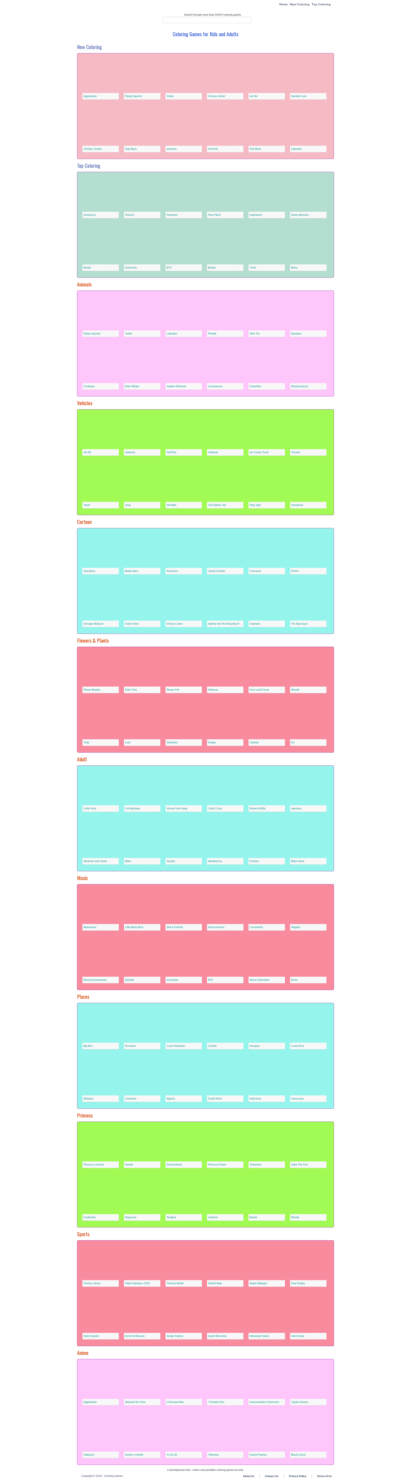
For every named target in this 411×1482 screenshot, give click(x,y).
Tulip (86, 742)
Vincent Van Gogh (177, 808)
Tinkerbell (255, 1164)
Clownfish (255, 386)
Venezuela (297, 1098)
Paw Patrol (214, 214)
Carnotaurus (215, 386)
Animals (84, 284)
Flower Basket (91, 689)
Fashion (254, 861)
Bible (128, 861)
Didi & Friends (175, 927)
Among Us (89, 214)
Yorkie (170, 96)
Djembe (129, 979)
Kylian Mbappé (258, 1283)
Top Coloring (321, 4)
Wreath (295, 689)
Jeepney (172, 148)
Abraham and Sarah (95, 861)
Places (83, 996)
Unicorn (129, 214)
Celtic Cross (215, 808)
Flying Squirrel (133, 96)
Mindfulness (215, 861)
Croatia (212, 1045)
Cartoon (84, 521)
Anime (82, 1352)
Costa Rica (297, 1045)
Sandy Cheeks (216, 571)
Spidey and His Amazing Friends (227, 623)
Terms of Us (324, 1476)
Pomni (295, 571)
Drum (294, 979)
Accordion (172, 979)
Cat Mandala (132, 808)
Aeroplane (297, 505)
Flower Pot (173, 689)
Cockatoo (89, 386)
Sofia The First (299, 1164)
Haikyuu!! (88, 1454)
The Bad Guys (299, 623)
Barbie (212, 267)
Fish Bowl (255, 148)
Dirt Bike (171, 505)
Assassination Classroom (264, 1402)
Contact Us (271, 1476)
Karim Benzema (217, 1336)
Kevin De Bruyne (135, 1336)
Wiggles (296, 927)
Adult (82, 759)
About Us (248, 1476)
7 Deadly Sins (216, 1402)
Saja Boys (131, 148)
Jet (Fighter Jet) (217, 505)
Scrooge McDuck (93, 623)
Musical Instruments (95, 979)
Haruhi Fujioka (258, 1454)
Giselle (129, 1164)
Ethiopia (88, 1098)
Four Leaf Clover (259, 689)
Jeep (128, 505)
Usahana (255, 623)
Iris (293, 742)
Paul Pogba (298, 1283)
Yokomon (213, 1454)
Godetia (254, 742)
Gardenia (172, 742)
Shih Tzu (255, 333)
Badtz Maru (131, 571)
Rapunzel (130, 1217)
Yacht (86, 505)
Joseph (171, 861)
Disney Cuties (175, 623)
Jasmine (213, 1217)
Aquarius (296, 808)
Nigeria (171, 1098)
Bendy (87, 267)
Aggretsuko (90, 96)
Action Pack (132, 623)
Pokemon (172, 214)
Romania (130, 1045)
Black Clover (298, 1454)
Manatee (296, 333)
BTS (169, 267)
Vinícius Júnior (216, 96)
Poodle (212, 333)
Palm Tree (131, 689)
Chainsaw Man (175, 1402)
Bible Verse (297, 861)
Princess (85, 1115)
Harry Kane (297, 1336)
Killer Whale (132, 386)
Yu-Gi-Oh (172, 1454)
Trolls (253, 267)
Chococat (255, 571)
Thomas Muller (175, 1283)
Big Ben (88, 1045)
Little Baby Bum (134, 927)
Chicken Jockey (92, 148)
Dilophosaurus (299, 386)
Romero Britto (258, 808)
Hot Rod (213, 148)
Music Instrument (259, 979)
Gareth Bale (215, 1283)
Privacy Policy (298, 1476)
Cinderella (89, 1217)
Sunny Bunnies (300, 214)
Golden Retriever (176, 386)
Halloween (256, 214)
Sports (83, 1234)
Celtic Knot (89, 808)
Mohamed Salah (259, 1336)
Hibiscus (213, 689)
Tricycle (295, 452)
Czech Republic (176, 1045)
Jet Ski (253, 96)
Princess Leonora (93, 1164)
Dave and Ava (216, 927)
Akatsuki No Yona (135, 1402)
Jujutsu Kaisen (299, 1402)
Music (82, 878)
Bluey (294, 267)
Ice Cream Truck (259, 452)
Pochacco (172, 571)
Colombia (130, 1098)
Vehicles (84, 403)
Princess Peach (217, 1164)
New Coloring (300, 4)
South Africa (215, 1098)
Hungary (255, 1045)
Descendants (174, 1164)
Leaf (127, 742)
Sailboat (213, 452)
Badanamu (89, 927)
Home (283, 4)
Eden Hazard (91, 1336)
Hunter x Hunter (134, 1454)
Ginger (212, 742)
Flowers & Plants (93, 640)
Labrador (296, 148)
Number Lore (299, 96)
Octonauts (131, 267)
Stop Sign (255, 505)
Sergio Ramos (175, 1336)
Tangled (171, 1217)
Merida (295, 1217)
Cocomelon (256, 927)
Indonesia (255, 1098)
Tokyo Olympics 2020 (137, 1283)
